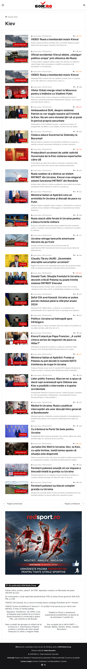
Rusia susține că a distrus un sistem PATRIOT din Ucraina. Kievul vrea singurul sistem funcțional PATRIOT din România (56, 177)
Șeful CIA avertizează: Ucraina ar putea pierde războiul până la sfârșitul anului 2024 (54, 301)
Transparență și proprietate (41, 658)
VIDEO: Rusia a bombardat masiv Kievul (55, 39)
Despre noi (19, 658)
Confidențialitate (54, 661)
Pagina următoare (72, 504)
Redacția (27, 658)
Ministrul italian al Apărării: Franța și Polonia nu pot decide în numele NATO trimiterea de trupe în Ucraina (53, 361)
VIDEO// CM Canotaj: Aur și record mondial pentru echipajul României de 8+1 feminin (41, 602)
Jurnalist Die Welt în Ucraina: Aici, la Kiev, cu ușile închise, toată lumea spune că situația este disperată (56, 450)
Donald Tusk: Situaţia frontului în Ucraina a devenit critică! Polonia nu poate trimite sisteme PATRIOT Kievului (56, 280)
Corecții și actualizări (72, 658)
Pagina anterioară (14, 504)
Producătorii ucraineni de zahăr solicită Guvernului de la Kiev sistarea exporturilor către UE (56, 156)
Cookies (64, 661)
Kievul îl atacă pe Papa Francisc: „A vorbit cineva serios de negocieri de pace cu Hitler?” (56, 340)
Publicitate (43, 661)
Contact (35, 661)
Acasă (10, 17)
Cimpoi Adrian (37, 36)
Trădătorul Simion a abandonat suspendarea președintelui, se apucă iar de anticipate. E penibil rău (62, 614)
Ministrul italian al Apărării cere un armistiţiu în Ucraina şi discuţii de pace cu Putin (56, 198)
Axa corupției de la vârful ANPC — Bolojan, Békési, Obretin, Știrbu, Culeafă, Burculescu (62, 626)
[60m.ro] (43, 5)
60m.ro (36, 654)
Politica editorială (58, 658)
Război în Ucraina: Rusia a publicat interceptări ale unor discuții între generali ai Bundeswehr (56, 409)
